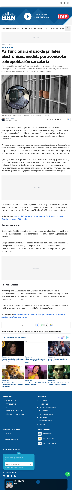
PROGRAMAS (11, 28)
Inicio (3, 44)
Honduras (21, 331)
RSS (5, 407)
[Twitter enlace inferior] (4, 476)
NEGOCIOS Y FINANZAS (36, 28)
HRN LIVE (42, 424)
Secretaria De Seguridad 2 (52, 331)
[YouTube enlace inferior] (8, 476)
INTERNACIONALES (46, 414)
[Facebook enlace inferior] (11, 476)
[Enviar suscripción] (31, 464)
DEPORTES (43, 417)
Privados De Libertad (31, 331)
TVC (11, 3)
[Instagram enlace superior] (68, 3)
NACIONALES (22, 28)
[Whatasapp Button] (67, 474)
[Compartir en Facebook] (37, 325)
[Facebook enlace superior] (64, 3)
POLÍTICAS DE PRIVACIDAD (14, 414)
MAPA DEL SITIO (10, 404)
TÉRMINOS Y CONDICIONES (14, 411)
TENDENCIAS (53, 28)
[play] (38, 482)
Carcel (41, 331)
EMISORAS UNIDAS (20, 3)
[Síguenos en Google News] (51, 325)
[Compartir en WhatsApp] (42, 325)
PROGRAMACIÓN (45, 421)
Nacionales (9, 44)
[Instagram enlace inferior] (15, 476)
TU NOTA (5, 3)
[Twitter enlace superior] (61, 3)
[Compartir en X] (46, 325)
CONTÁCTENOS (10, 400)
